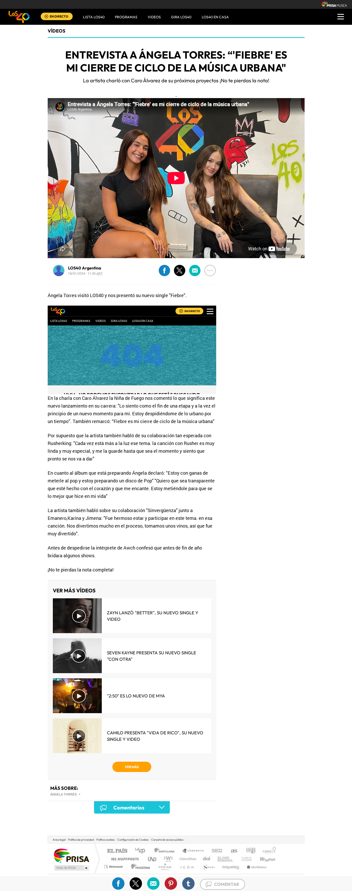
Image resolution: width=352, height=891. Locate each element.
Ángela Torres (63, 794)
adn (248, 851)
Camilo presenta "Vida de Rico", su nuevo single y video (155, 736)
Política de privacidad (81, 839)
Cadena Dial (206, 859)
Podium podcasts (164, 866)
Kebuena (263, 859)
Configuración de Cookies (133, 839)
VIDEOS (154, 17)
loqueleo (231, 866)
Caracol (268, 851)
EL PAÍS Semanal (226, 859)
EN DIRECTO (59, 16)
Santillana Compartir (193, 851)
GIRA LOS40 (181, 17)
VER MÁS (132, 767)
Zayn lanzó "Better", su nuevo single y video (152, 616)
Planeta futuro (244, 859)
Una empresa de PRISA (71, 855)
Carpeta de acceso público (167, 839)
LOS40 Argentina (84, 268)
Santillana (166, 851)
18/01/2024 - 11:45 (85, 273)
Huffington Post (124, 859)
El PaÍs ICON (187, 866)
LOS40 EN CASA (215, 17)
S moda (208, 866)
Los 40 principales (142, 851)
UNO (152, 859)
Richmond (114, 866)
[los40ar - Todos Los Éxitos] (19, 17)
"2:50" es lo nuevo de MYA (136, 695)
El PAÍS (117, 851)
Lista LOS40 (94, 17)
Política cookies (105, 839)
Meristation (255, 866)
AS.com (232, 851)
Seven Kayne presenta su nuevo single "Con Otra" (151, 656)
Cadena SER (215, 851)
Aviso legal (59, 839)
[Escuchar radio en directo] (46, 17)
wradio (167, 859)
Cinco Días (187, 859)
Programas (126, 17)
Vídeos (56, 31)
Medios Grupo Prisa (71, 868)
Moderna (139, 866)
